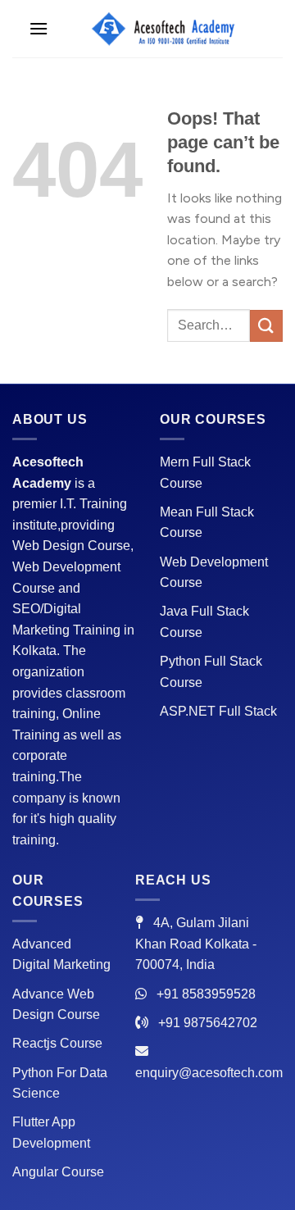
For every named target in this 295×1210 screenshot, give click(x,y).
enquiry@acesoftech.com (209, 1073)
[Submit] (266, 326)
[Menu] (38, 28)
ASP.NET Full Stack (218, 711)
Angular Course (58, 1172)
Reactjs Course (57, 1043)
